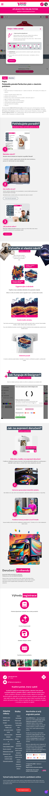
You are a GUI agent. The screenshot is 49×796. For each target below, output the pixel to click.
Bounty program (7, 749)
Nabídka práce (6, 717)
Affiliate (17, 739)
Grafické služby (18, 731)
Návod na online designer (8, 736)
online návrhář (35, 734)
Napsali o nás (6, 720)
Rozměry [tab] (11, 78)
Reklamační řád (7, 754)
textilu (43, 719)
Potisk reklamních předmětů (18, 744)
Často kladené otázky (8, 746)
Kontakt (5, 723)
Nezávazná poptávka (18, 735)
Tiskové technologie (18, 717)
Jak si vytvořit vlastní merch (18, 749)
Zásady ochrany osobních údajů (8, 758)
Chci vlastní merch (23, 790)
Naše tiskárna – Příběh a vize (8, 726)
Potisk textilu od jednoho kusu (18, 725)
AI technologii (34, 738)
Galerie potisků (24, 668)
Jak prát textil (6, 744)
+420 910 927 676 (12, 676)
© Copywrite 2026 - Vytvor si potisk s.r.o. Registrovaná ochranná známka (34, 765)
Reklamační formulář (8, 751)
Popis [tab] (4, 78)
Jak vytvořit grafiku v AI (8, 740)
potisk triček (38, 719)
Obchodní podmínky (8, 761)
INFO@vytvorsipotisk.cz (14, 682)
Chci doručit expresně (10, 198)
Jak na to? (7, 234)
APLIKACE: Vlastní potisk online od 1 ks (18, 755)
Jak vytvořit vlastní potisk (8, 731)
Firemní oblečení (18, 761)
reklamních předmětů (31, 721)
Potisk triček (18, 720)
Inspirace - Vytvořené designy (18, 766)
